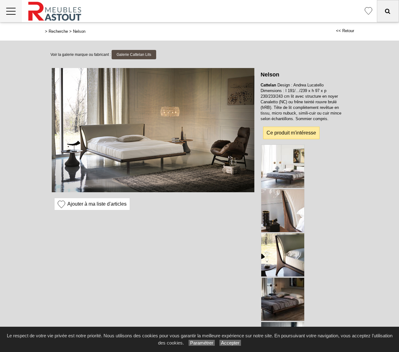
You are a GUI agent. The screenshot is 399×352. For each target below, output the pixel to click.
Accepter (230, 342)
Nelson (79, 31)
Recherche (58, 31)
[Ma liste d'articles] (368, 11)
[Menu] (11, 11)
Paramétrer (201, 342)
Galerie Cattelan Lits (134, 54)
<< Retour (345, 30)
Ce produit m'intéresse (291, 132)
